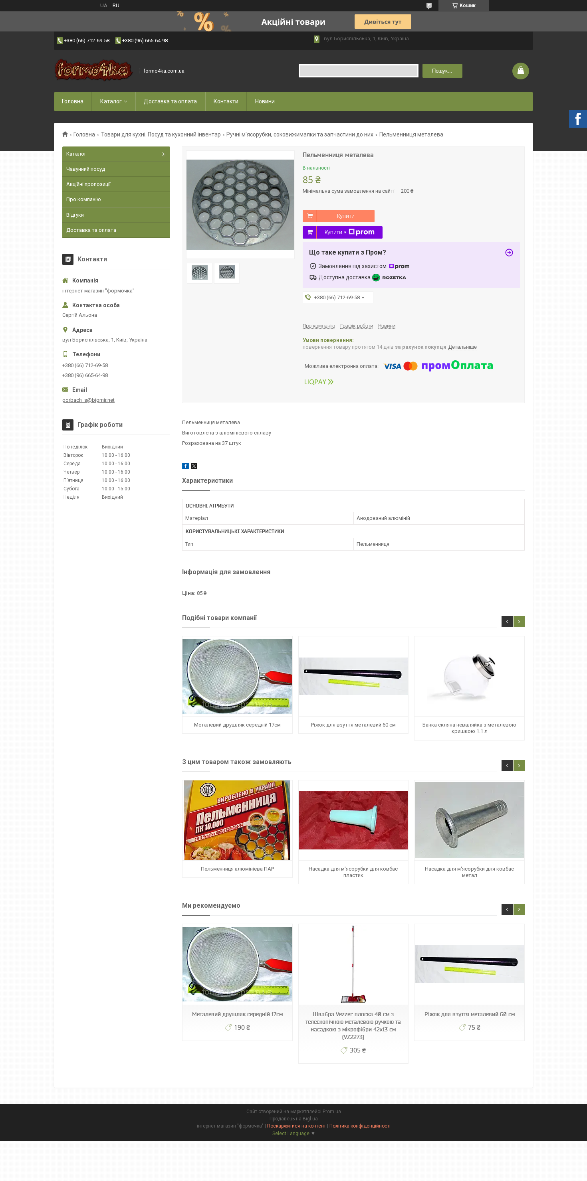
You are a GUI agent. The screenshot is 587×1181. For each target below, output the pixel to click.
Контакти (226, 101)
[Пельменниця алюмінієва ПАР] (237, 820)
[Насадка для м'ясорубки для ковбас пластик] (353, 820)
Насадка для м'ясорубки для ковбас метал (469, 872)
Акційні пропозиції (88, 184)
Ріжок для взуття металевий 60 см (353, 725)
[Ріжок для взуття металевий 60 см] (353, 676)
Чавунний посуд (85, 169)
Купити (346, 216)
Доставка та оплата (170, 101)
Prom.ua (332, 1111)
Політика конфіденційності (360, 1126)
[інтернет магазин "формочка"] (94, 71)
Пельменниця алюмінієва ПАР (237, 869)
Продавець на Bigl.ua (294, 1119)
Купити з (336, 232)
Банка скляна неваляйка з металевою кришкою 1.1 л (469, 728)
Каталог (111, 101)
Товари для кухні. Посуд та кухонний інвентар (161, 134)
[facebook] (185, 467)
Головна (72, 101)
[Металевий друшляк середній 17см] (237, 676)
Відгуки (75, 215)
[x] (194, 467)
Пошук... (442, 71)
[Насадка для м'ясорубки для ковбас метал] (469, 820)
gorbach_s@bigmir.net (88, 400)
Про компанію (83, 199)
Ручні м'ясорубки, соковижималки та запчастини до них (299, 134)
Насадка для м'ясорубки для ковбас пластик (353, 872)
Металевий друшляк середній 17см (237, 725)
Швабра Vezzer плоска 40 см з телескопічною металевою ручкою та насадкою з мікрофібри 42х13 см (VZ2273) (353, 1025)
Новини (265, 101)
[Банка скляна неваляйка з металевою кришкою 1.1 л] (469, 676)
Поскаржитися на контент (296, 1126)
